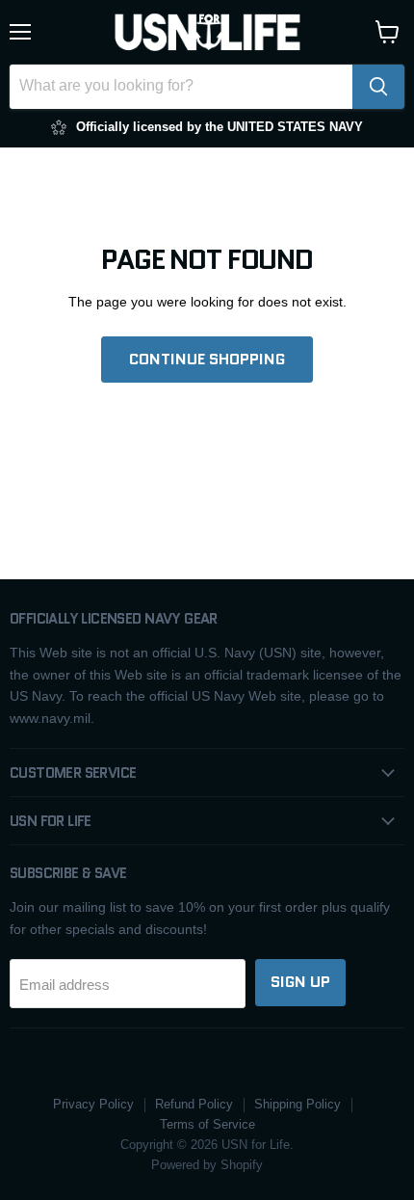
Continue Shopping (207, 359)
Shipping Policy (297, 1104)
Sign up (300, 982)
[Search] (378, 87)
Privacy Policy (93, 1104)
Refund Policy (194, 1104)
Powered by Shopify (207, 1165)
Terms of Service (207, 1124)
